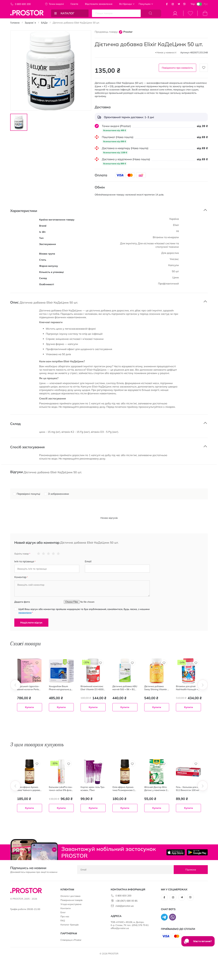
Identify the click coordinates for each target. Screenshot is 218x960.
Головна (15, 22)
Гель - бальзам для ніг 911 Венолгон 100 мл (188, 788)
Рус (206, 3)
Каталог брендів (69, 924)
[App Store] (175, 852)
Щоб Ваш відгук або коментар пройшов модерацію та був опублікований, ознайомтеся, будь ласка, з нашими (84, 611)
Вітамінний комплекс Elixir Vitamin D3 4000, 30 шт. (92, 688)
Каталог (67, 13)
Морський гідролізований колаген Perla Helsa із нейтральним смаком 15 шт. (28, 688)
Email (88, 561)
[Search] (151, 13)
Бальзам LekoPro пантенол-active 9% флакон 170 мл (61, 789)
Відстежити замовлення (98, 3)
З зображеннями (58, 493)
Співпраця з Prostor (70, 940)
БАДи (44, 22)
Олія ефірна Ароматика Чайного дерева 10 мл (28, 789)
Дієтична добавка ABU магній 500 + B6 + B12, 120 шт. (124, 688)
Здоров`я (30, 22)
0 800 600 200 (23, 4)
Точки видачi (56, 3)
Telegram (178, 4)
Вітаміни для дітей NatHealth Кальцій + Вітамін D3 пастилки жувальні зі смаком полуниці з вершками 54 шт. (187, 688)
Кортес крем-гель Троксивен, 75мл (93, 788)
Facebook (166, 4)
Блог (63, 912)
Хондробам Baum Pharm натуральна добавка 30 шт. (61, 688)
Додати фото (22, 601)
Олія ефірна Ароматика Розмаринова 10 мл (124, 789)
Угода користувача (70, 904)
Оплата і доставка (70, 896)
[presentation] (15, 685)
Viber (184, 4)
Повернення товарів (71, 900)
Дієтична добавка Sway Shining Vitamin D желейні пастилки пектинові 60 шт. (156, 688)
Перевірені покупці (28, 493)
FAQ (62, 920)
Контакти (65, 908)
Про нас (64, 916)
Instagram (172, 4)
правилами (25, 612)
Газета (74, 3)
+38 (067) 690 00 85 (126, 900)
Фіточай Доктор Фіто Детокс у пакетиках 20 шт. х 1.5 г (156, 789)
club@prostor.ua (124, 905)
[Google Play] (197, 852)
